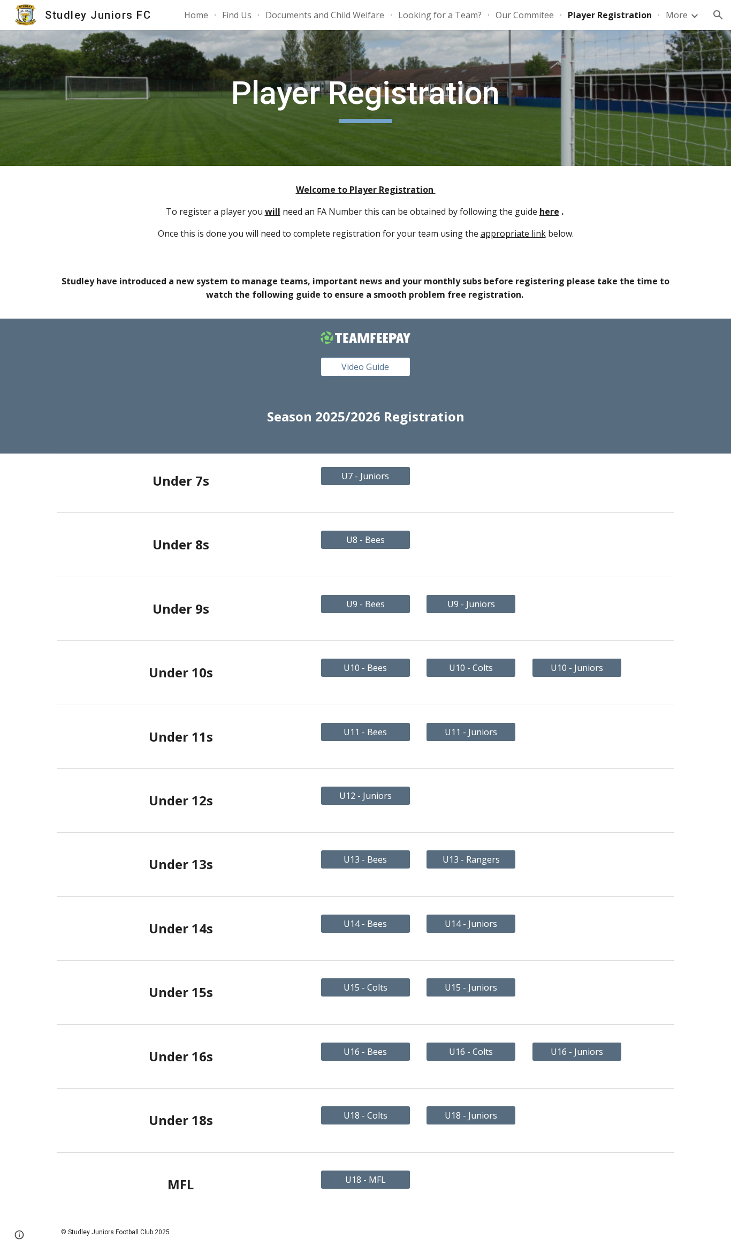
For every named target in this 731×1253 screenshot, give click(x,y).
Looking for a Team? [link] (440, 15)
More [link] (677, 15)
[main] (365, 98)
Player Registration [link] (610, 15)
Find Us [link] (237, 15)
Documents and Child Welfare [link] (324, 15)
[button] (718, 15)
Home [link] (196, 15)
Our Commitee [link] (525, 15)
